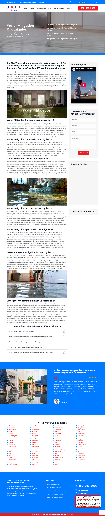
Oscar (79, 431)
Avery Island (12, 429)
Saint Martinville (36, 463)
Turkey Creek (59, 428)
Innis (56, 453)
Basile (10, 431)
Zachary (80, 442)
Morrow (80, 452)
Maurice (34, 444)
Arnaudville (12, 428)
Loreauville (35, 440)
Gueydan (34, 426)
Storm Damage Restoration (55, 494)
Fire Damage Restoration (54, 487)
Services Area (59, 8)
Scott (33, 464)
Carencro (11, 440)
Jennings (34, 431)
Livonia (57, 463)
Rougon (80, 439)
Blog (48, 501)
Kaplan (34, 433)
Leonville (34, 439)
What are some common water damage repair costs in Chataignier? (31, 352)
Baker (56, 439)
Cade (10, 439)
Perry (33, 453)
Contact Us (71, 8)
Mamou (34, 442)
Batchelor (58, 440)
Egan (10, 453)
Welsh (56, 431)
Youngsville (58, 433)
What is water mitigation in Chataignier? (22, 331)
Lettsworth (58, 461)
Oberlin (57, 435)
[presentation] (94, 403)
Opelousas (35, 452)
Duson (10, 452)
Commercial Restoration (54, 484)
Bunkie (80, 446)
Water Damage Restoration (55, 497)
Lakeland (57, 459)
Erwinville (57, 444)
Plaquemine (81, 433)
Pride (79, 437)
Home (25, 8)
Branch (11, 433)
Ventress (80, 440)
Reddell (34, 461)
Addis (56, 437)
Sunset (57, 426)
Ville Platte (58, 429)
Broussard (12, 437)
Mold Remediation (52, 491)
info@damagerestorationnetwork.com (32, 2)
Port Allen (81, 435)
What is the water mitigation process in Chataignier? (26, 347)
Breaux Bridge (13, 435)
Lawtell (34, 437)
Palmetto (81, 453)
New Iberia (35, 450)
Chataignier (15, 54)
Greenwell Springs (60, 450)
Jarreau (57, 455)
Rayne (33, 459)
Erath (10, 457)
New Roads (81, 429)
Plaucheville (81, 455)
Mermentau (35, 446)
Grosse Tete (58, 452)
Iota (33, 428)
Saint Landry (81, 457)
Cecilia (11, 442)
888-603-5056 (88, 8)
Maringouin (81, 426)
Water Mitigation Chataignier (29, 54)
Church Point (12, 448)
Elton (10, 455)
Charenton (12, 444)
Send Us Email (83, 490)
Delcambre (12, 450)
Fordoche (57, 446)
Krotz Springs (59, 457)
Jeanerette (35, 429)
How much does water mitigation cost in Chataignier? (26, 342)
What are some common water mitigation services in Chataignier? (30, 337)
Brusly (56, 442)
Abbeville (11, 426)
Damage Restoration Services (40, 8)
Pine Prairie (35, 455)
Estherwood (12, 459)
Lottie (56, 464)
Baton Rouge (82, 444)
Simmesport (81, 459)
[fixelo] (14, 8)
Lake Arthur (35, 435)
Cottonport (81, 448)
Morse (33, 448)
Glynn (56, 448)
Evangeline (12, 463)
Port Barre (35, 457)
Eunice (10, 461)
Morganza (81, 428)
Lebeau (80, 450)
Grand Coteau (13, 464)
